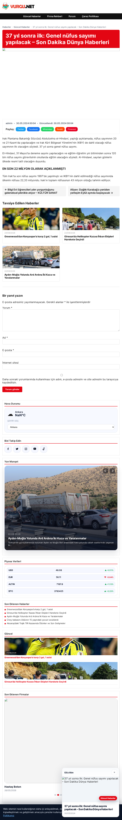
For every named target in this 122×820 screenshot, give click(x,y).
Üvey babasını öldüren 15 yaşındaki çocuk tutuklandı (32, 620)
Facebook (33, 129)
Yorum (7, 307)
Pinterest (72, 129)
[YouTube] (34, 449)
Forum (72, 16)
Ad (5, 337)
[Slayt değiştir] (55, 795)
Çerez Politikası (90, 16)
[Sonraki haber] (112, 471)
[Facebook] (8, 449)
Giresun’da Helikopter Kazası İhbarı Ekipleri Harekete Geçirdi (36, 613)
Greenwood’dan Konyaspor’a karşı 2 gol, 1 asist (30, 609)
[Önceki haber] (105, 471)
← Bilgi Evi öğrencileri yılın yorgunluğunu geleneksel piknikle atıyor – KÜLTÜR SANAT (31, 191)
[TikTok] (43, 449)
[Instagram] (26, 449)
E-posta (8, 350)
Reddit (60, 129)
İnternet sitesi (10, 362)
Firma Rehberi (54, 16)
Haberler (6, 27)
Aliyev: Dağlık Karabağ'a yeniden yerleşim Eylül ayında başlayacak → (91, 191)
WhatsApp (47, 129)
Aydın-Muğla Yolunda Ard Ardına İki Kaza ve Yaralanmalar (35, 616)
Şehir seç (13, 421)
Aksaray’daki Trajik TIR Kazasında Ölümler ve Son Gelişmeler (36, 623)
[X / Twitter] (17, 449)
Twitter (21, 129)
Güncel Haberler (32, 16)
